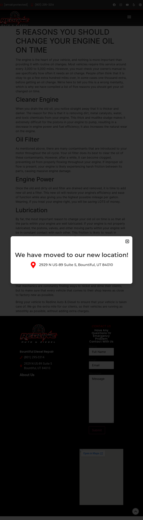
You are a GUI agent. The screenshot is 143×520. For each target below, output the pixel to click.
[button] (127, 241)
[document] (71, 260)
